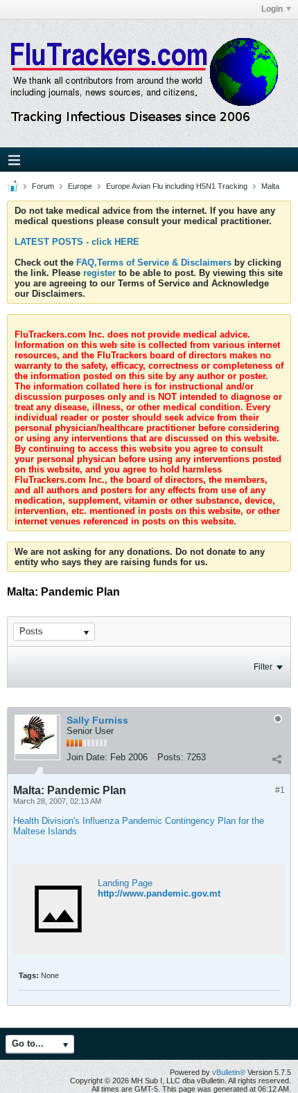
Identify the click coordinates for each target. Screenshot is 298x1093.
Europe (80, 186)
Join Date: (87, 757)
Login (272, 9)
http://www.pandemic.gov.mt (159, 893)
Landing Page (125, 883)
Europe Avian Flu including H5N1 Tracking (176, 186)
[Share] (276, 759)
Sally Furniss (97, 720)
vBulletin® (228, 1072)
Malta (270, 186)
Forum (43, 186)
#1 (280, 790)
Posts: (170, 757)
